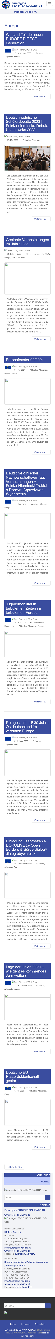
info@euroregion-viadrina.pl (17, 1280)
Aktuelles (40, 53)
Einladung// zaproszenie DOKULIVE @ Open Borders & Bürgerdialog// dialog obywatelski (26, 847)
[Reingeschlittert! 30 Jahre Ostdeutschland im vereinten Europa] (27, 762)
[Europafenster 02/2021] (27, 391)
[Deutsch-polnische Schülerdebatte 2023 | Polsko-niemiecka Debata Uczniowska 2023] (27, 158)
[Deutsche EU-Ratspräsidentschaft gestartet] (27, 1112)
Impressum (25, 1324)
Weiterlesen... (40, 96)
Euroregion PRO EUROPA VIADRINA (20, 1330)
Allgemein (8, 56)
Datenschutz (40, 1324)
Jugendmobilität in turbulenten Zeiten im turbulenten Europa (23, 608)
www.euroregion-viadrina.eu (17, 1214)
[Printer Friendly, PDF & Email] (25, 49)
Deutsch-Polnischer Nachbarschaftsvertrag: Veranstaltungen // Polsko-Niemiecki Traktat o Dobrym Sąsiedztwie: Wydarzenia (26, 483)
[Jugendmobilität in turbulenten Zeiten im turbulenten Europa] (27, 644)
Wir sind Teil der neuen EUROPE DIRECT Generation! (25, 38)
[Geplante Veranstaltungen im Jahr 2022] (27, 278)
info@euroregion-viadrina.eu (17, 1247)
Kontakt (13, 1324)
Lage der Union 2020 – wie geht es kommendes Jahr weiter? (26, 971)
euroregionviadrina (23, 1286)
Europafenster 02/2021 (25, 359)
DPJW (47, 254)
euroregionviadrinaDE (25, 1253)
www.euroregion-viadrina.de (17, 1250)
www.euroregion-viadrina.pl (17, 1283)
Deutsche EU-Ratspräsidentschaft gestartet (22, 1076)
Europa (17, 56)
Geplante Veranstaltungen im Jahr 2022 (27, 241)
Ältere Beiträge (15, 1166)
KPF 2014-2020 (18, 257)
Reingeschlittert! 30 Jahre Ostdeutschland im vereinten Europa (27, 726)
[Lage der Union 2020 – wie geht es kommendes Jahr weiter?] (27, 1007)
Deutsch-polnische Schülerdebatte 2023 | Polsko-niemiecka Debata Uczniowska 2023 (27, 123)
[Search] (47, 1197)
